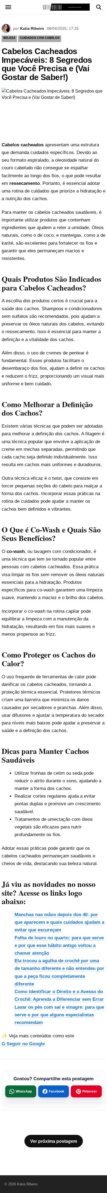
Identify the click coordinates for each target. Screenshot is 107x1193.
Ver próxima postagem (53, 1141)
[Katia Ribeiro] (53, 7)
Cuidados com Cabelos (40, 37)
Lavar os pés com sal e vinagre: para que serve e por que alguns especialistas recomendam (59, 1015)
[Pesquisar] (99, 7)
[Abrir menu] (8, 7)
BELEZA (9, 37)
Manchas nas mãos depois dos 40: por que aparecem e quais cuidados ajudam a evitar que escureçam (59, 922)
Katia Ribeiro (32, 28)
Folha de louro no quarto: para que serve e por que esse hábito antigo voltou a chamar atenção (59, 945)
